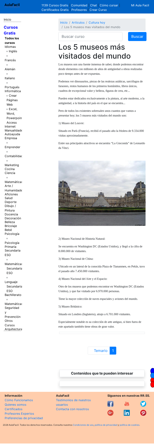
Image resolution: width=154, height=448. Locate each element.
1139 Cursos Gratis (55, 5)
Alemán (10, 69)
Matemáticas (14, 182)
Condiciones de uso (83, 424)
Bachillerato (13, 295)
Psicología (12, 234)
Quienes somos (15, 404)
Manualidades (14, 130)
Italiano (10, 78)
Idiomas (10, 47)
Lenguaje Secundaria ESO (13, 286)
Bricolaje (11, 226)
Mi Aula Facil (140, 5)
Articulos (78, 22)
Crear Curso (98, 10)
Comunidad (79, 5)
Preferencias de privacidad (24, 418)
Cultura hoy (97, 22)
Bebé (8, 230)
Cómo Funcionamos (19, 400)
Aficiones (11, 194)
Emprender (12, 147)
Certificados (13, 409)
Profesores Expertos (19, 413)
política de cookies (129, 424)
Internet (10, 126)
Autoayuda (12, 134)
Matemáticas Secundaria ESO (14, 268)
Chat (93, 5)
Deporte (11, 202)
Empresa (11, 138)
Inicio (7, 19)
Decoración (13, 218)
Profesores (79, 10)
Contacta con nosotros (72, 409)
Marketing (12, 165)
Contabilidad (14, 156)
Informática (13, 91)
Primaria (10, 247)
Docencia (11, 214)
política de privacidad (106, 424)
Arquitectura (13, 329)
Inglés (13, 51)
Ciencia (10, 173)
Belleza (10, 222)
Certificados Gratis (55, 10)
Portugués (12, 87)
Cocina (10, 169)
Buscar (137, 36)
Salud (9, 198)
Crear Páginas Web (12, 100)
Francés (10, 60)
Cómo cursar (109, 5)
